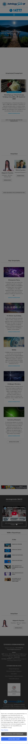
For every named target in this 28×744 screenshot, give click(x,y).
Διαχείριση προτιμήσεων (14, 734)
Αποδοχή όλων (14, 739)
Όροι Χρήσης (4, 730)
